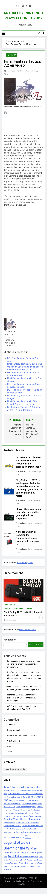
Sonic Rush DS (16, 826)
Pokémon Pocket (33, 813)
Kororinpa (39, 794)
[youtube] (30, 6)
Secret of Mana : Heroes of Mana (20, 819)
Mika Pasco (11, 70)
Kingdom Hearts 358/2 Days (22, 793)
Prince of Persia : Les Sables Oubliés (17, 816)
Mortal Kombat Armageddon (26, 807)
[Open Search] (39, 33)
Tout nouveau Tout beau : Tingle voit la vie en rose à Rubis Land (23, 863)
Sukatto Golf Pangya (11, 829)
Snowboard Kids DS (23, 823)
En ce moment (9, 605)
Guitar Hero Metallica (32, 787)
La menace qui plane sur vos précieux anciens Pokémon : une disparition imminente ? (23, 664)
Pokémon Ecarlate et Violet (17, 813)
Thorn (5, 857)
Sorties (10, 746)
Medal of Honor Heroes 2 (29, 800)
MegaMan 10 (8, 804)
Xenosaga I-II (32, 866)
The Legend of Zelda (22, 832)
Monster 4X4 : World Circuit (32, 804)
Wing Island (22, 866)
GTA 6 (21, 787)
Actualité (11, 55)
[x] (23, 6)
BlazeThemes (23, 884)
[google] (26, 6)
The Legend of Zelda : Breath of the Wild (18, 842)
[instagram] (19, 6)
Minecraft (17, 804)
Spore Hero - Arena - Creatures (32, 826)
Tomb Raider (15, 856)
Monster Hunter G (9, 807)
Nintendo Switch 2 (27, 629)
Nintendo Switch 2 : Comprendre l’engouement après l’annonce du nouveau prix (27, 538)
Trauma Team (13, 866)
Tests (9, 752)
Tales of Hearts (24, 829)
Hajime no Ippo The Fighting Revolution (17, 790)
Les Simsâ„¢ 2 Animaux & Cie (14, 797)
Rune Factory (36, 816)
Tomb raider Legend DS (30, 857)
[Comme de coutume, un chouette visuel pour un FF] (10, 324)
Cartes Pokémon (11, 787)
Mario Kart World (14, 800)
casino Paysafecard (21, 881)
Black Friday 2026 (25, 562)
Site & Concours (14, 741)
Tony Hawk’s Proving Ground (27, 860)
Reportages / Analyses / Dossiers (18, 608)
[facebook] (16, 6)
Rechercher (10, 639)
